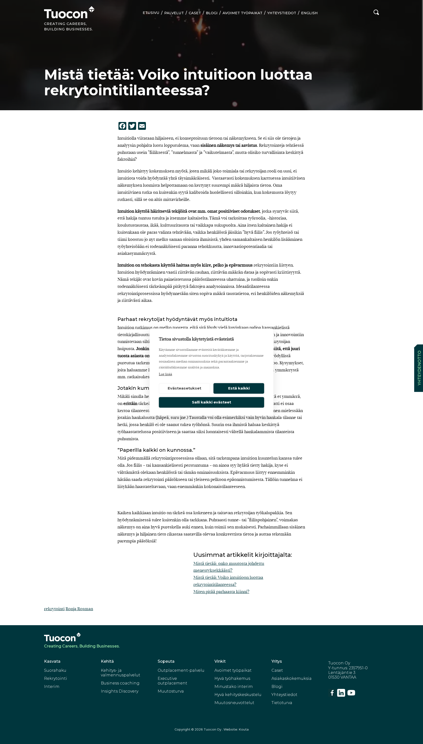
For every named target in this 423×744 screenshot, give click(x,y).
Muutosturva (171, 691)
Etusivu (151, 13)
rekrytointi (54, 609)
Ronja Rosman (79, 609)
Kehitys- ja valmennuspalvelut (120, 672)
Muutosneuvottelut (234, 702)
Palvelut (174, 13)
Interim (51, 686)
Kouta (244, 729)
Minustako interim (233, 686)
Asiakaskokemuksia (291, 678)
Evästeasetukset (184, 388)
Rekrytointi (55, 678)
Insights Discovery (119, 691)
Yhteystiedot (281, 13)
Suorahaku (55, 670)
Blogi (212, 13)
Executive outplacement (172, 680)
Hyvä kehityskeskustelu (237, 694)
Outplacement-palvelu (181, 670)
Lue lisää (165, 374)
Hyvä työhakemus (232, 678)
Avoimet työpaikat (242, 13)
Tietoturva (281, 702)
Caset (195, 13)
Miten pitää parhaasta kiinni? (221, 592)
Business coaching (120, 683)
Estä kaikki (239, 388)
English (309, 13)
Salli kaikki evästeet (211, 402)
